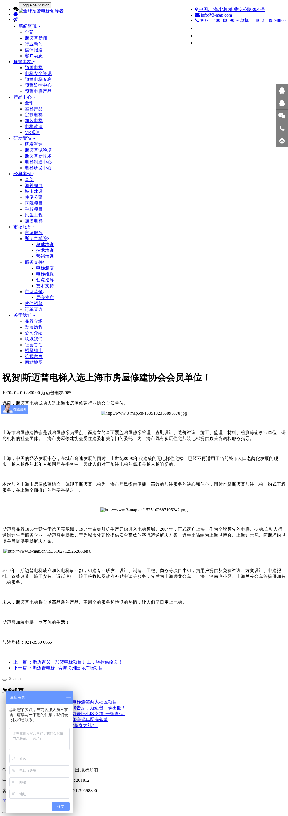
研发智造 (34, 144)
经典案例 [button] (23, 173)
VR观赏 (32, 132)
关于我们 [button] (23, 315)
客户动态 (34, 55)
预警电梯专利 (38, 79)
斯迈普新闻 (36, 38)
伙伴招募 (34, 303)
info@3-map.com (216, 15)
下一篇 (58, 667)
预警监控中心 (38, 85)
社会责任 (34, 344)
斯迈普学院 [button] (36, 238)
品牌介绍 (34, 321)
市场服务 (34, 232)
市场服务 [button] (23, 226)
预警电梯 (34, 67)
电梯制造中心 (38, 161)
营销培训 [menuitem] (45, 256)
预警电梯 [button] (23, 61)
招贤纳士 (34, 350)
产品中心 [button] (23, 97)
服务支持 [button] (34, 262)
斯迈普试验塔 (38, 150)
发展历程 (34, 327)
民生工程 (34, 215)
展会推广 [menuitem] (45, 297)
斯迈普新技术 (38, 156)
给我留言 (34, 356)
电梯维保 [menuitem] (45, 274)
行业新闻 (34, 44)
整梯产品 (34, 108)
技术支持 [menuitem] (45, 285)
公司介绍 (34, 332)
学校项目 (34, 209)
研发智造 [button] (23, 138)
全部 (29, 32)
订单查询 (34, 309)
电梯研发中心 (38, 167)
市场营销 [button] (34, 291)
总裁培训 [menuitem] (45, 244)
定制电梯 (34, 114)
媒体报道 (34, 49)
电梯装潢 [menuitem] (45, 268)
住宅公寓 (34, 197)
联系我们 (34, 338)
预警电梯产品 (38, 91)
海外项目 (34, 185)
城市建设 (34, 191)
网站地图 (34, 362)
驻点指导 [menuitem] (45, 279)
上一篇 (68, 662)
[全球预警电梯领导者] (144, 11)
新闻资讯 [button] (28, 26)
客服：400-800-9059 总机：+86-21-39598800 (242, 20)
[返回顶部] (282, 141)
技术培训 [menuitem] (45, 250)
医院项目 (34, 203)
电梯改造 (34, 126)
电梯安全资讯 (38, 73)
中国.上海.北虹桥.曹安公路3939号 (231, 9)
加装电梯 (34, 120)
